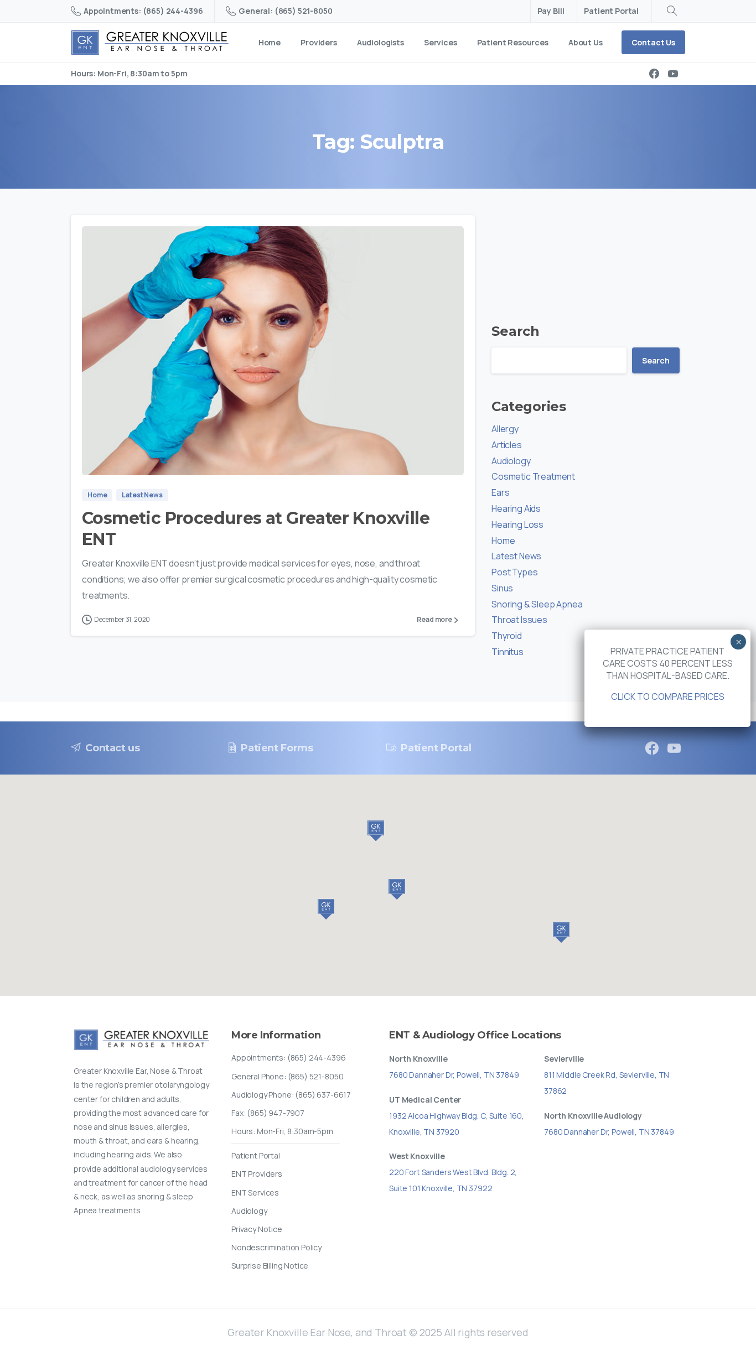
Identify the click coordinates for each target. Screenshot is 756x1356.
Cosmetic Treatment (533, 476)
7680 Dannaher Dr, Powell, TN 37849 (454, 1074)
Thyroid (506, 636)
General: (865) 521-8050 (285, 11)
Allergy (505, 429)
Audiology (511, 461)
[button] (397, 889)
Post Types (514, 572)
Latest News (516, 556)
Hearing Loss (517, 524)
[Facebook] (654, 74)
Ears (500, 492)
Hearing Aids (516, 508)
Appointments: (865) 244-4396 (143, 11)
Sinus (502, 588)
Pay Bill (551, 11)
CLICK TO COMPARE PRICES (667, 696)
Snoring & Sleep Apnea (537, 604)
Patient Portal (611, 11)
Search (515, 331)
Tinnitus (507, 652)
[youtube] (673, 74)
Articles (506, 445)
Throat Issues (519, 620)
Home (503, 540)
